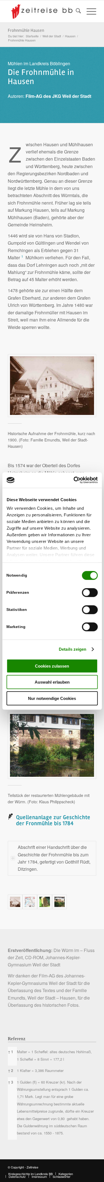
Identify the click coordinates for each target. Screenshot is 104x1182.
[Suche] (75, 11)
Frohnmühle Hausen (26, 30)
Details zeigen (72, 649)
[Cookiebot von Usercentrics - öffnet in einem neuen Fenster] (74, 480)
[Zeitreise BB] (43, 11)
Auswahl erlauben (52, 682)
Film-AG (47, 975)
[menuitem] (75, 11)
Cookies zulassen (52, 665)
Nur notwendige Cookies (52, 698)
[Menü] (88, 11)
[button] (22, 257)
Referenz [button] (17, 1038)
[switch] (90, 592)
